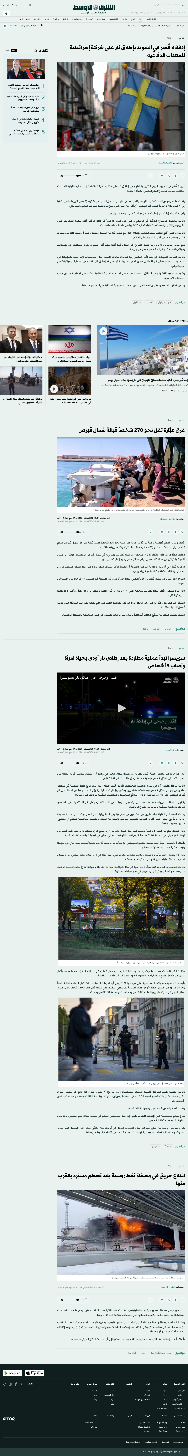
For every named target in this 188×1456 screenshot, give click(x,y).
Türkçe (169, 5)
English (177, 5)
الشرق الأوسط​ (151, 19)
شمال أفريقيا (177, 1400)
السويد (149, 302)
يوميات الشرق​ (77, 19)
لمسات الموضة (180, 1432)
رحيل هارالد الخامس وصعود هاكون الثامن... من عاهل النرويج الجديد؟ (24, 87)
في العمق (56, 19)
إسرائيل (137, 302)
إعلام (113, 1404)
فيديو (47, 19)
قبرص (156, 629)
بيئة (95, 1400)
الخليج (180, 1395)
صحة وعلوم (101, 19)
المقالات (147, 1391)
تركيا (145, 629)
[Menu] (183, 19)
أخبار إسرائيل (164, 302)
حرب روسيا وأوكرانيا (161, 1353)
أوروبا (169, 37)
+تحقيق (147, 1432)
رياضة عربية (163, 1427)
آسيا (165, 1400)
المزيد (21, 19)
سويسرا (156, 1146)
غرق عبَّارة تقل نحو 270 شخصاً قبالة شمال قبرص (25, 109)
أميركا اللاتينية (162, 1409)
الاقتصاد (124, 19)
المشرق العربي (177, 1404)
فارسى (157, 5)
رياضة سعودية (162, 1423)
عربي (183, 5)
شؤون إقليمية (180, 1409)
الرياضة (65, 19)
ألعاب (28, 19)
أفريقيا (165, 1404)
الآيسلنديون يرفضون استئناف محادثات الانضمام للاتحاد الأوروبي (24, 132)
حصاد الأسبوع (145, 1423)
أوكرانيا (132, 1353)
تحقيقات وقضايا (144, 1427)
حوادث (167, 629)
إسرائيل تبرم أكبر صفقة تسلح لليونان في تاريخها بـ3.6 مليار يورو (148, 380)
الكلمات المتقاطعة (91, 1423)
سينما (113, 1400)
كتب (113, 1391)
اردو (162, 5)
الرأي (133, 19)
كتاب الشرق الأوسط (142, 1400)
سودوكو (94, 1427)
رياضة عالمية (163, 1432)
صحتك (94, 1391)
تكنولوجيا (89, 19)
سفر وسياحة (180, 1427)
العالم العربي (181, 1391)
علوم (95, 1395)
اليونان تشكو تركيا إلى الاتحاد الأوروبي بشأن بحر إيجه (25, 121)
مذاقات (182, 1423)
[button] (121, 708)
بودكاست (37, 19)
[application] (121, 708)
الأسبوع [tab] (7, 50)
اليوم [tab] (13, 50)
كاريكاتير (147, 1395)
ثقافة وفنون (113, 19)
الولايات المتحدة (162, 1391)
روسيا (143, 1353)
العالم (140, 19)
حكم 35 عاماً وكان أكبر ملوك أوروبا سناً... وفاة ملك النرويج (23, 98)
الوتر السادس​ (109, 1395)
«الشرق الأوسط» (164, 162)
